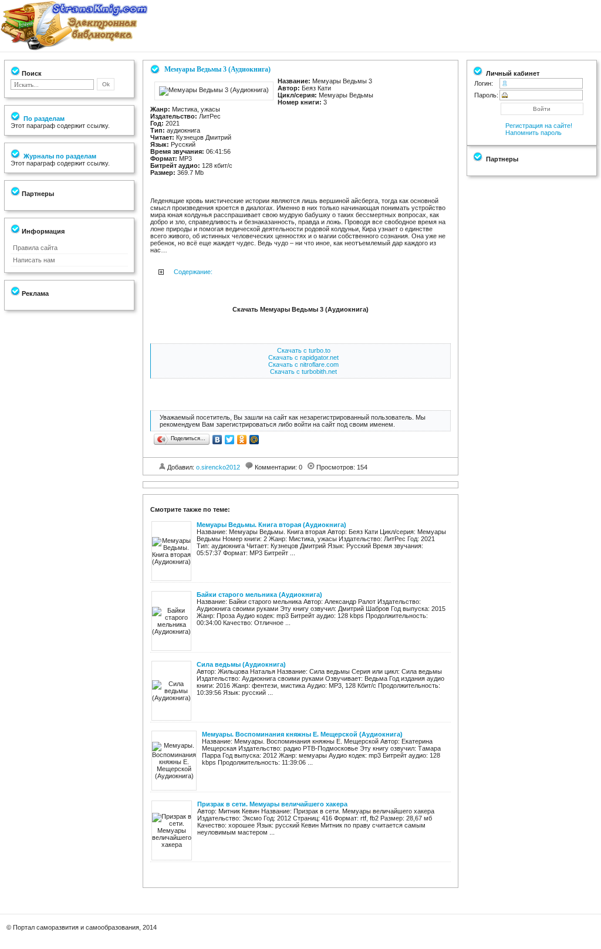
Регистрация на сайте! (538, 125)
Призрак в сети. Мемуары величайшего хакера (272, 804)
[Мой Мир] (254, 439)
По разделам (43, 118)
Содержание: (193, 271)
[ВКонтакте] (217, 439)
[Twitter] (230, 439)
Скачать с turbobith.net (303, 371)
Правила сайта (35, 247)
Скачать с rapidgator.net (303, 357)
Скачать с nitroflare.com (303, 364)
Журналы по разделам (59, 156)
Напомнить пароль (533, 132)
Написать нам (34, 260)
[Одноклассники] (242, 439)
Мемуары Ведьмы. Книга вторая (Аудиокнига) (271, 524)
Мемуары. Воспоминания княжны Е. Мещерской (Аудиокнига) (302, 734)
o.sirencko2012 (218, 467)
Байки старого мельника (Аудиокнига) (259, 594)
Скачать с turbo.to (303, 350)
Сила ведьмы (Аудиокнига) (241, 664)
